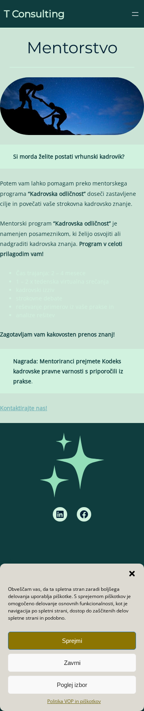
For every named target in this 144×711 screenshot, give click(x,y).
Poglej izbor (72, 684)
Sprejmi (72, 640)
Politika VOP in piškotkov (74, 701)
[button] (132, 574)
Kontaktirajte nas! (23, 408)
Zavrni (72, 662)
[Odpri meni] (135, 14)
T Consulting (34, 14)
